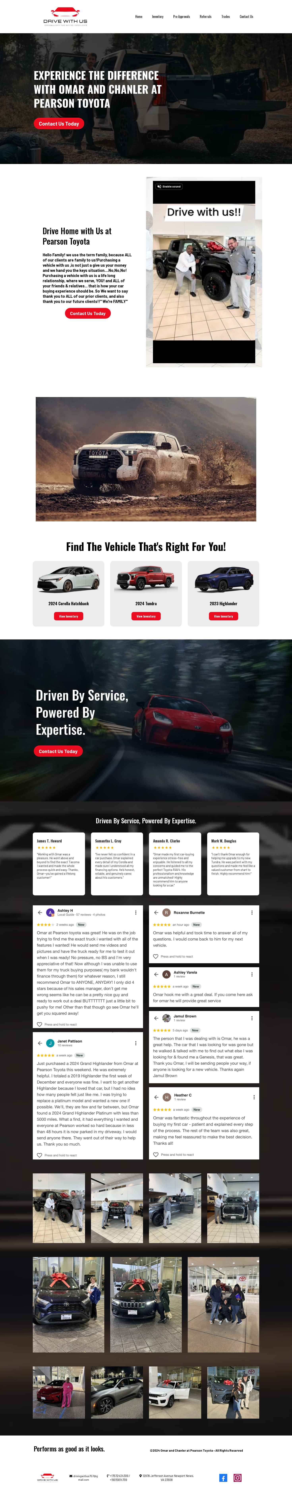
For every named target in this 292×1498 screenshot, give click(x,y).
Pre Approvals (181, 16)
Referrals (206, 16)
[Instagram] (237, 1478)
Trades (225, 16)
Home (138, 16)
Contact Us (246, 16)
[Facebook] (223, 1478)
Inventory (157, 16)
